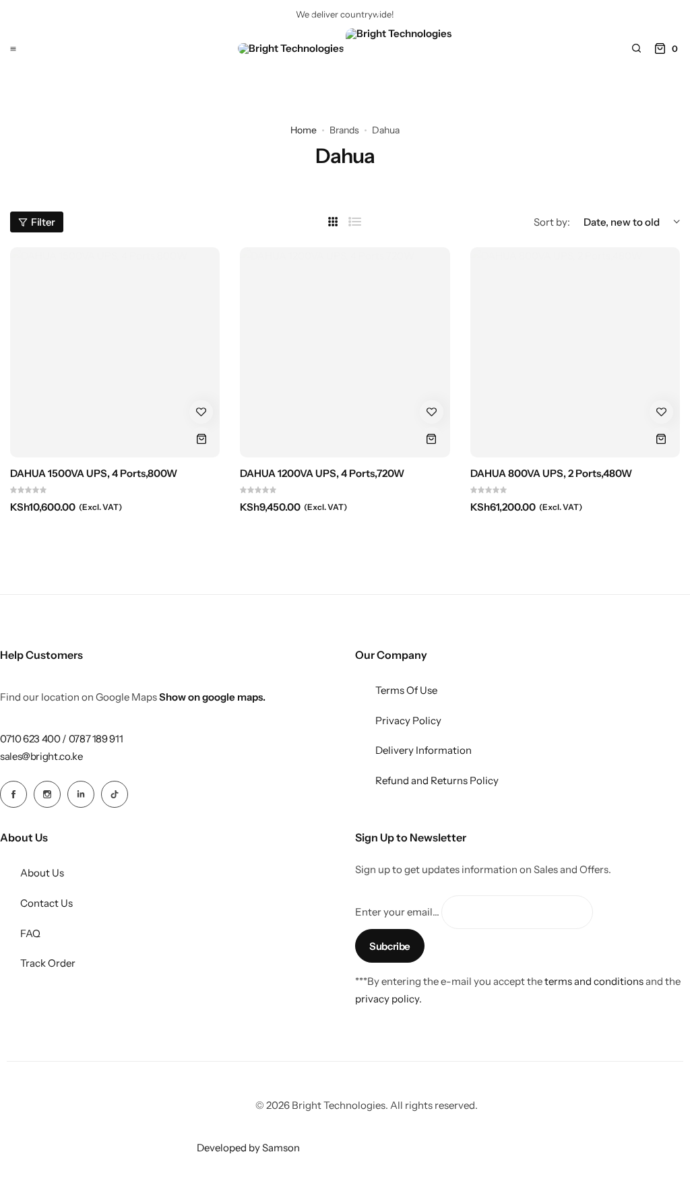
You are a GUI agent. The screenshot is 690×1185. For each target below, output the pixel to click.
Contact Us (46, 903)
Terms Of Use (406, 690)
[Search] (636, 48)
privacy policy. (388, 998)
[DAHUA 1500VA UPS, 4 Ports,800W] (115, 352)
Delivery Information (423, 750)
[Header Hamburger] (13, 48)
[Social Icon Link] (13, 794)
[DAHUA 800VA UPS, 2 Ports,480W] (575, 352)
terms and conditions (594, 981)
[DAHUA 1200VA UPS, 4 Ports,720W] (344, 352)
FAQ (30, 933)
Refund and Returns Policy (437, 780)
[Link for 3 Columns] (333, 222)
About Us (42, 872)
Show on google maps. (212, 697)
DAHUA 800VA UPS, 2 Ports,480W (551, 474)
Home (303, 130)
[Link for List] (355, 222)
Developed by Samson (248, 1147)
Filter (43, 222)
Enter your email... (397, 911)
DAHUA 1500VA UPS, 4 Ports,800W (93, 474)
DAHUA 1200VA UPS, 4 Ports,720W (322, 474)
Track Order (47, 963)
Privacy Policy (408, 720)
